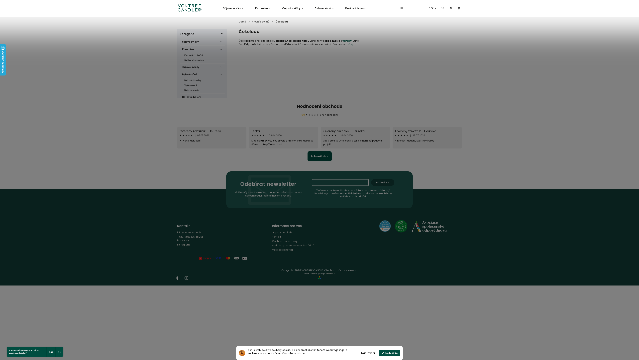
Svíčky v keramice (194, 60)
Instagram (183, 244)
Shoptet (314, 273)
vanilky (347, 40)
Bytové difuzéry (193, 80)
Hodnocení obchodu (319, 106)
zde (302, 353)
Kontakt (276, 236)
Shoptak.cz (330, 273)
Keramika (188, 49)
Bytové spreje (191, 90)
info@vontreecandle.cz (191, 232)
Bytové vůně (189, 74)
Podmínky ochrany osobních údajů (293, 245)
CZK (431, 8)
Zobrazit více (319, 156)
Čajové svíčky (190, 67)
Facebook (183, 240)
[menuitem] (236, 8)
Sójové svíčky (190, 42)
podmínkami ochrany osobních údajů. (370, 190)
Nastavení (368, 353)
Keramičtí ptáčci (193, 55)
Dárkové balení (191, 97)
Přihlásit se (382, 182)
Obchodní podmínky (284, 241)
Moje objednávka (282, 250)
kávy (350, 44)
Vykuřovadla (191, 85)
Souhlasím (391, 353)
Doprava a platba (283, 232)
